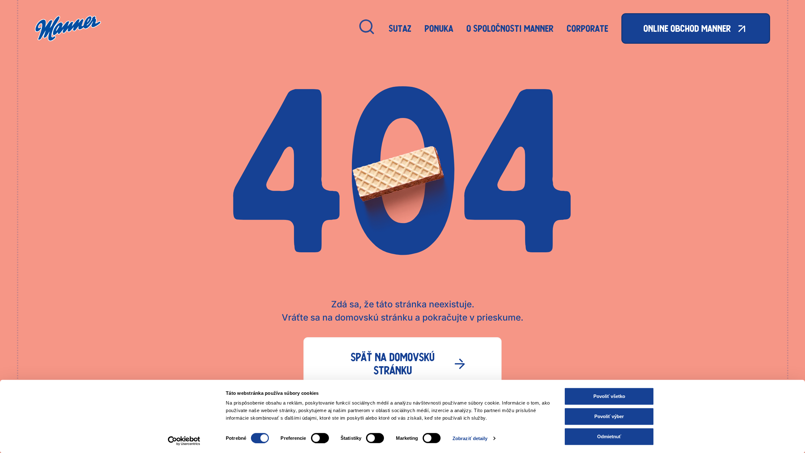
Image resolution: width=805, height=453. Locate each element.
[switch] (320, 438)
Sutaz (400, 28)
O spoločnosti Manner (509, 28)
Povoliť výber (609, 416)
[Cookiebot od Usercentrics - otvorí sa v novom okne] (184, 440)
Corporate (587, 28)
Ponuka (439, 28)
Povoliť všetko (609, 396)
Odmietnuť (609, 436)
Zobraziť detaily (470, 438)
